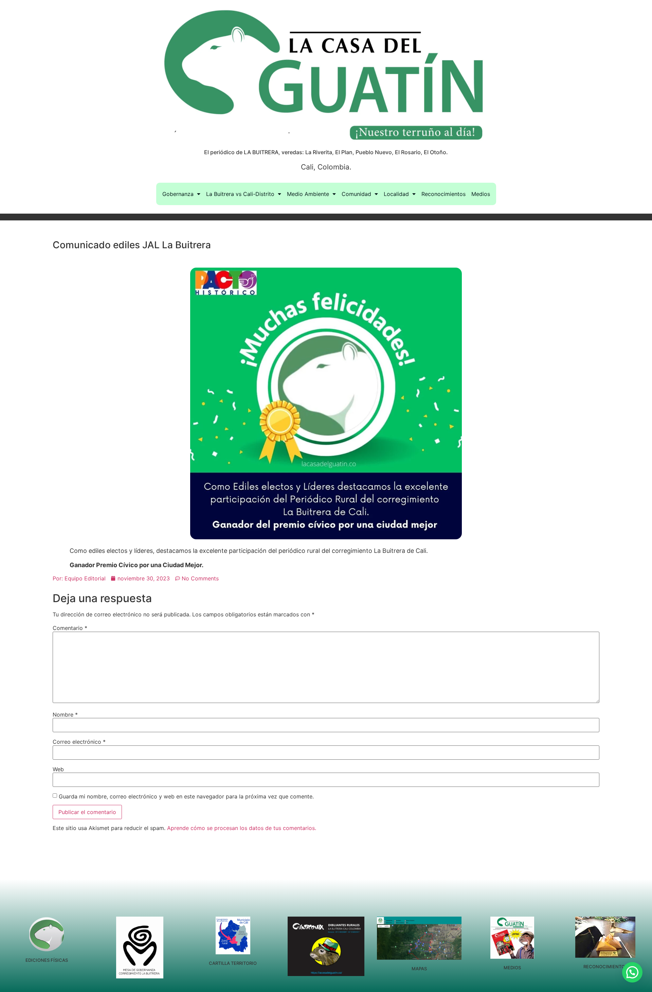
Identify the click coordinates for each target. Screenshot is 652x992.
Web (58, 769)
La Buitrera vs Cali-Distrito (240, 194)
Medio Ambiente (308, 194)
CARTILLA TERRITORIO (233, 963)
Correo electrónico (79, 741)
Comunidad (356, 194)
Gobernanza (178, 194)
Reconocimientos (443, 194)
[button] (632, 972)
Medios (480, 194)
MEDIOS (512, 967)
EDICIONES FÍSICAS (46, 960)
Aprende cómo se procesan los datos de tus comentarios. (241, 828)
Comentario (70, 628)
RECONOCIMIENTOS (605, 966)
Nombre (65, 714)
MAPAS (419, 968)
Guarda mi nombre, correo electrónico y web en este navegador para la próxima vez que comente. (186, 796)
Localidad (396, 194)
